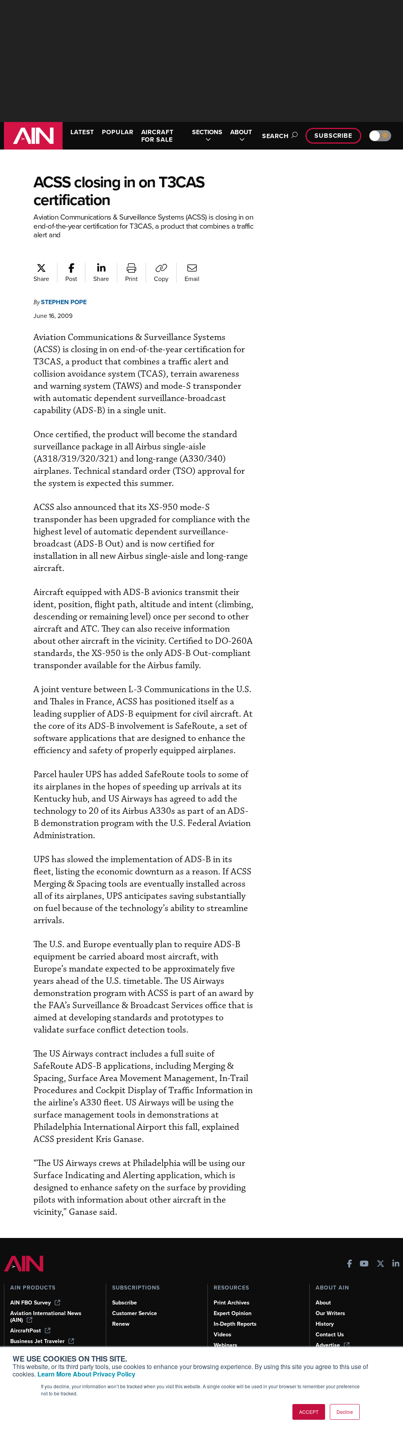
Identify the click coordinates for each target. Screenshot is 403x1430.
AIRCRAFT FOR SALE (157, 135)
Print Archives (232, 1302)
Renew (120, 1324)
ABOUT (241, 132)
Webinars (225, 1345)
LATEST (82, 132)
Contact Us (330, 1334)
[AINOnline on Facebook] (349, 1264)
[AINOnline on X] (381, 1264)
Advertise (328, 1345)
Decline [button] (344, 1411)
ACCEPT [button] (308, 1411)
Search (275, 136)
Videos (222, 1334)
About (323, 1302)
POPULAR (117, 132)
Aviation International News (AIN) (45, 1316)
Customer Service (134, 1313)
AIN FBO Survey (30, 1302)
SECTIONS (207, 132)
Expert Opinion (232, 1313)
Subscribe (333, 135)
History (325, 1324)
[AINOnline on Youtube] (364, 1264)
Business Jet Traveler (37, 1341)
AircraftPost (25, 1330)
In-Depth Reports (235, 1324)
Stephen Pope (64, 302)
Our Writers (330, 1313)
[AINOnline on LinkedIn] (395, 1264)
